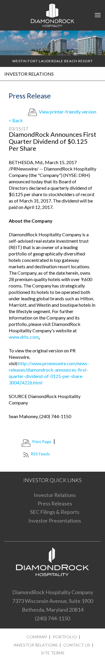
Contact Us (76, 644)
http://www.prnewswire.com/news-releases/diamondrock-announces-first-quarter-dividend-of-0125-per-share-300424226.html (49, 373)
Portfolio (65, 636)
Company (37, 636)
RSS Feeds (40, 453)
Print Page (41, 441)
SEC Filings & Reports (54, 512)
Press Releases (55, 503)
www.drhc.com (24, 337)
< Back (16, 120)
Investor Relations (55, 495)
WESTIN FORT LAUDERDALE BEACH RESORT (52, 61)
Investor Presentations (54, 520)
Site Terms (52, 652)
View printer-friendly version (67, 111)
